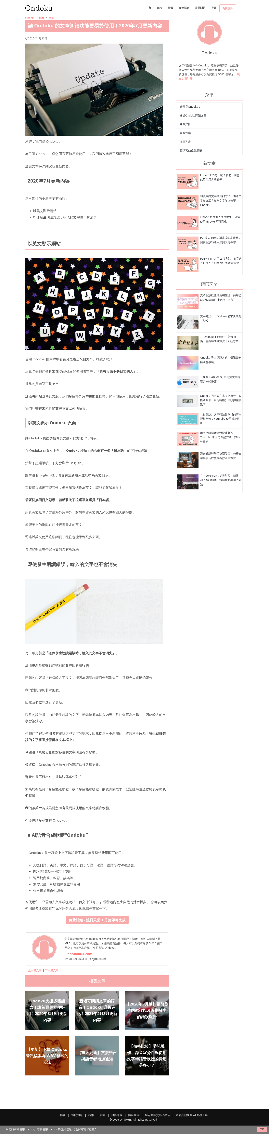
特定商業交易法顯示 (157, 1115)
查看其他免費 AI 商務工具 (192, 1115)
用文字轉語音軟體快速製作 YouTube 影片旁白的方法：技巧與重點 (220, 437)
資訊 (52, 18)
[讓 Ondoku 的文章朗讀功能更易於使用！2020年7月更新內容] (188, 181)
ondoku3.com (81, 953)
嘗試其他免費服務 (191, 150)
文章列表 (185, 141)
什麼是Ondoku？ (190, 106)
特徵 (170, 7)
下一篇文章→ (53, 970)
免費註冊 (228, 8)
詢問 (102, 1115)
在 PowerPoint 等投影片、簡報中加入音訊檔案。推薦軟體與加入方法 (220, 480)
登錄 (213, 7)
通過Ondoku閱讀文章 (193, 115)
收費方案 (185, 133)
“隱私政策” (89, 1129)
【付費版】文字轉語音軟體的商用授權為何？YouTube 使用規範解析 (220, 418)
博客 (42, 18)
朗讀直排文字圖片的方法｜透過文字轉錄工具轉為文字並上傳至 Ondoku (220, 200)
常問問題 (200, 7)
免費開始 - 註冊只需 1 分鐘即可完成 (97, 920)
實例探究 (184, 7)
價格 (159, 7)
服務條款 (116, 1115)
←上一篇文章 (33, 970)
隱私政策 (133, 1115)
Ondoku (30, 18)
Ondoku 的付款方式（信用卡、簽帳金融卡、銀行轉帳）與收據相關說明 (220, 400)
